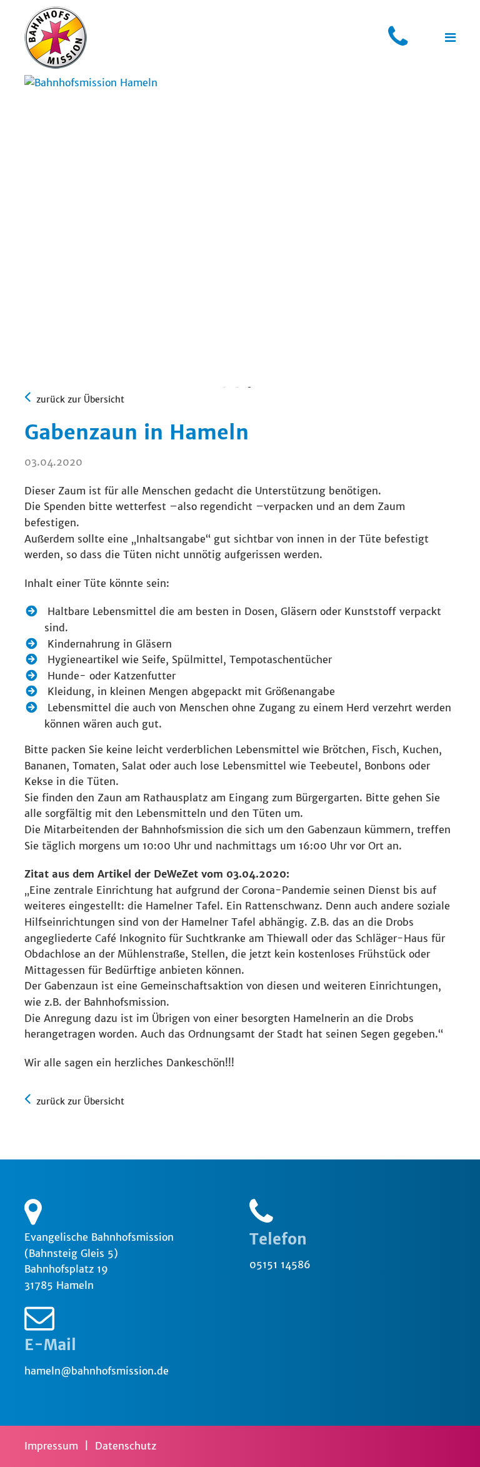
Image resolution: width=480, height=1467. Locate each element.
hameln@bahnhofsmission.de (96, 1370)
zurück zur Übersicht (79, 399)
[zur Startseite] (55, 37)
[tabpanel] (240, 83)
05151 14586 (280, 1264)
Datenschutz (125, 1445)
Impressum (51, 1445)
